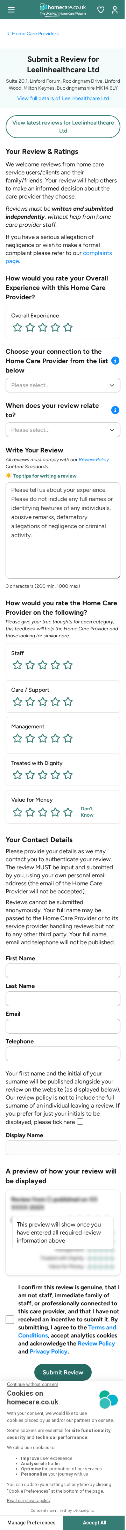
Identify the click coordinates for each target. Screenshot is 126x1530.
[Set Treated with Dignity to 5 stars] (68, 774)
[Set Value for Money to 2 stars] (30, 812)
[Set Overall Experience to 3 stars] (42, 327)
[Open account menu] (114, 9)
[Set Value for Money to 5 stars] (68, 812)
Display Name (24, 1135)
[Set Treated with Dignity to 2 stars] (30, 774)
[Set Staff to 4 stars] (55, 664)
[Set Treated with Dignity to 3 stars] (42, 774)
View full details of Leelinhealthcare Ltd (63, 98)
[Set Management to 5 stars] (68, 738)
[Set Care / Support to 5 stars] (68, 701)
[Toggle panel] (115, 361)
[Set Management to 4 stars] (55, 738)
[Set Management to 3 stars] (42, 738)
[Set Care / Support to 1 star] (17, 701)
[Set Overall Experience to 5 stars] (68, 327)
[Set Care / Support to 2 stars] (30, 701)
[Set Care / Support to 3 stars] (42, 701)
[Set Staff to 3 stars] (42, 664)
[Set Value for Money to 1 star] (17, 812)
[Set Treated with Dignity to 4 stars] (55, 774)
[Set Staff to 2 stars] (30, 664)
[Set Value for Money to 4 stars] (55, 812)
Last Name (20, 985)
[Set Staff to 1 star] (17, 664)
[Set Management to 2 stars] (30, 738)
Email (13, 1013)
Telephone (20, 1041)
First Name (20, 958)
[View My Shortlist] (100, 9)
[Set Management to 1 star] (17, 738)
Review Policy (94, 460)
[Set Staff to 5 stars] (68, 664)
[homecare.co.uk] (63, 10)
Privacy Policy (49, 1351)
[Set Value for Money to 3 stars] (42, 812)
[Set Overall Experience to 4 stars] (55, 327)
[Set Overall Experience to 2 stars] (30, 327)
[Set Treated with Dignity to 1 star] (17, 774)
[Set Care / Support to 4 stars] (55, 701)
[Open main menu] (11, 9)
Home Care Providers (35, 34)
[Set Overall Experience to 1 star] (17, 327)
